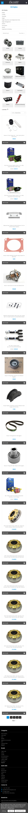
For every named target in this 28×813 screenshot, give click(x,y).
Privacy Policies (4, 780)
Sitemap (3, 775)
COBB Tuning (4, 759)
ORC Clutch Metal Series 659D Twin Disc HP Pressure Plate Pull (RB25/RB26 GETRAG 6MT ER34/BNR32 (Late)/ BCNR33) (14, 557)
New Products (4, 733)
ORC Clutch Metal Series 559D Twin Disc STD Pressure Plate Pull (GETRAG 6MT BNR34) (14, 616)
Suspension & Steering (6, 29)
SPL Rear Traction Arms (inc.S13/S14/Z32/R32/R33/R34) (14, 346)
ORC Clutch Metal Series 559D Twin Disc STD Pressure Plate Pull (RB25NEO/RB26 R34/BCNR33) (14, 647)
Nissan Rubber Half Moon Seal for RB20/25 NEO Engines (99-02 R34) (14, 406)
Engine (3, 18)
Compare (4, 109)
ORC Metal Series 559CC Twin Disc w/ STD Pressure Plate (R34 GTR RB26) (14, 706)
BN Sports (3, 761)
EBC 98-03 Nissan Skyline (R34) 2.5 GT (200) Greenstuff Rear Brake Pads (14, 166)
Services (3, 769)
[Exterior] (7, 84)
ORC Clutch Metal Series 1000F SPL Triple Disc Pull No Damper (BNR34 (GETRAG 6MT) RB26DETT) (14, 527)
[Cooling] (20, 42)
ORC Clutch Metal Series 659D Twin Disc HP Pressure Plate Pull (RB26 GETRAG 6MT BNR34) (14, 586)
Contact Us (3, 772)
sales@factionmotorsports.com (9, 789)
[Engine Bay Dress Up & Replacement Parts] (7, 70)
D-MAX (2, 754)
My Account (3, 770)
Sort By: (13, 112)
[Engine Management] (20, 70)
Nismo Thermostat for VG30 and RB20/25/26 (14, 285)
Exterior (3, 23)
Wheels (2, 738)
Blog (2, 773)
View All (2, 762)
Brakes (3, 12)
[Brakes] (7, 42)
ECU (2, 741)
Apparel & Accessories (6, 740)
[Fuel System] (20, 84)
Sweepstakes (4, 781)
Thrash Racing (4, 757)
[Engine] (20, 56)
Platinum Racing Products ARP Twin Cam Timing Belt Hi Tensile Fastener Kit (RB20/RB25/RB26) (14, 316)
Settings (4, 811)
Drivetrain (4, 16)
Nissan (2, 753)
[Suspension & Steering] (20, 98)
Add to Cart (5, 142)
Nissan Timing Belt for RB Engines (14, 435)
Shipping (3, 777)
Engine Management (6, 21)
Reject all (11, 811)
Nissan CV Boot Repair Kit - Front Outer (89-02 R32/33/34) (14, 136)
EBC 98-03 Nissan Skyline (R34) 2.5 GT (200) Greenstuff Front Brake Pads (14, 196)
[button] (14, 33)
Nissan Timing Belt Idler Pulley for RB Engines (14, 465)
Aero (2, 737)
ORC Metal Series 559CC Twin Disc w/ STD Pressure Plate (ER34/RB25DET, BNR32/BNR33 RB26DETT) (14, 677)
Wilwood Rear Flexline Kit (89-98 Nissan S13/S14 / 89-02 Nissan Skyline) (14, 226)
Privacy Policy (11, 808)
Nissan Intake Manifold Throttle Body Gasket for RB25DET (14, 256)
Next (13, 720)
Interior (3, 27)
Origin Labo (3, 751)
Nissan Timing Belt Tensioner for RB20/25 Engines (14, 376)
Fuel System (4, 25)
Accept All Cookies (20, 811)
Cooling (3, 14)
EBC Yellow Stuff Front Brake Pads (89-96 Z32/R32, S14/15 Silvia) (14, 496)
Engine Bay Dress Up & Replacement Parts (11, 20)
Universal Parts (4, 743)
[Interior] (7, 98)
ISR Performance (4, 756)
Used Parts (3, 735)
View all (2, 745)
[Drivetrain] (7, 56)
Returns (2, 778)
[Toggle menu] (2, 2)
